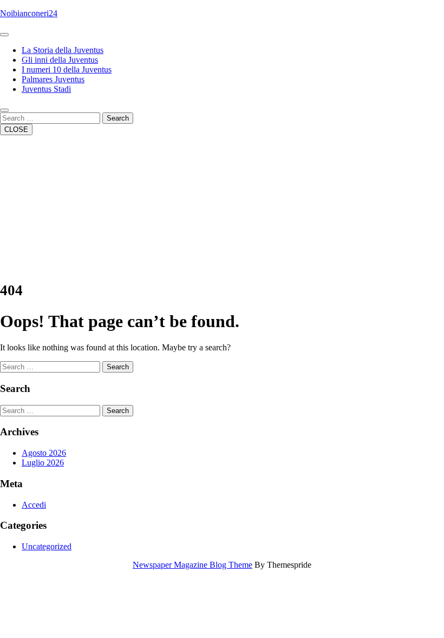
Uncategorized (46, 546)
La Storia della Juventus (62, 50)
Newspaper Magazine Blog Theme (192, 564)
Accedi (34, 504)
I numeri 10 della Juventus (67, 69)
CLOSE (16, 129)
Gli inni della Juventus (60, 59)
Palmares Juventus (53, 79)
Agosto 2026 (44, 452)
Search (118, 118)
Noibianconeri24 (28, 13)
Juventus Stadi (46, 89)
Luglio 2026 (43, 462)
